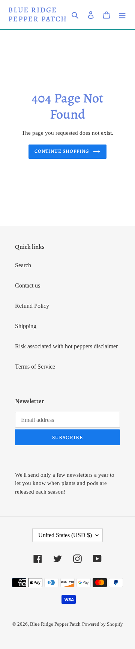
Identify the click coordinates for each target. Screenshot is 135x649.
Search (23, 265)
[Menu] (122, 14)
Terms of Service (35, 366)
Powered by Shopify (102, 624)
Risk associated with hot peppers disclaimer (66, 346)
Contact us (27, 285)
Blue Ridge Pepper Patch (37, 15)
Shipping (25, 326)
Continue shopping (62, 151)
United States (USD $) (65, 535)
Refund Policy (32, 306)
